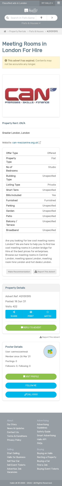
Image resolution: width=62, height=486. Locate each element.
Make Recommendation (19, 272)
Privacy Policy (14, 440)
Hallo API (41, 439)
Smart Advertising (46, 435)
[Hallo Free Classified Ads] (31, 10)
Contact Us (13, 432)
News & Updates (15, 428)
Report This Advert (46, 272)
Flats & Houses (36, 31)
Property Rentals (17, 31)
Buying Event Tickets (48, 468)
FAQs (39, 443)
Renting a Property (46, 457)
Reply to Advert (32, 327)
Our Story (12, 424)
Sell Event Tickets (16, 465)
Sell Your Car (13, 461)
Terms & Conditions (17, 436)
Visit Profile (32, 376)
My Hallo (47, 3)
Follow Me (31, 385)
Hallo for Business (16, 457)
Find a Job (42, 465)
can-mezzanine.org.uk (25, 142)
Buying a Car (43, 461)
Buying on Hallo (45, 453)
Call (32, 394)
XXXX (35, 394)
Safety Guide (43, 431)
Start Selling (13, 453)
